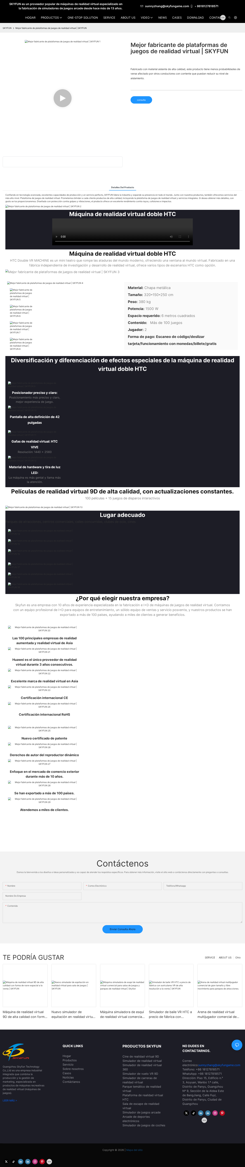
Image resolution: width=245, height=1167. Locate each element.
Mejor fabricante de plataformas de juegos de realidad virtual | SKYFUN (51, 28)
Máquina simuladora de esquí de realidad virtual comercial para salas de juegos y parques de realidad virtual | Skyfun (122, 1014)
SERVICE (210, 957)
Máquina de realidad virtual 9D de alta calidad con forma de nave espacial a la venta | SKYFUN (24, 1014)
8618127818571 (207, 6)
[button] (224, 17)
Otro (238, 957)
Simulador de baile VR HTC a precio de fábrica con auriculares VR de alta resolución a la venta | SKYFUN (170, 1014)
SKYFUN (7, 28)
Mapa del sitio (134, 1149)
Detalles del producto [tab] (122, 187)
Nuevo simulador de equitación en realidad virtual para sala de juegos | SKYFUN (73, 1014)
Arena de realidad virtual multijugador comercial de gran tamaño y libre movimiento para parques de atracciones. (219, 1014)
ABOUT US (225, 957)
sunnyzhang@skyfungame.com (167, 6)
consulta (141, 100)
